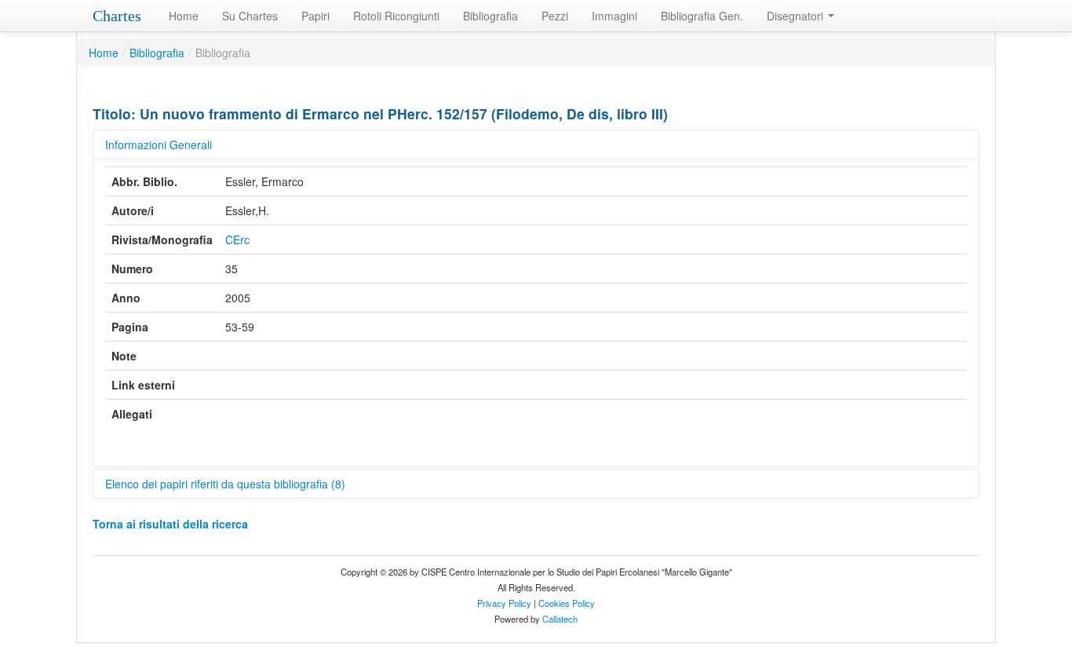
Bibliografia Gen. (702, 16)
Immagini (614, 16)
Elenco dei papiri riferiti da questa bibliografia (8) (225, 484)
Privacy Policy (504, 603)
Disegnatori (796, 16)
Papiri (315, 16)
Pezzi (554, 16)
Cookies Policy (566, 603)
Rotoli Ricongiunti (396, 16)
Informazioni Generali (158, 144)
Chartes (117, 15)
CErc (237, 239)
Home (184, 16)
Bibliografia (490, 16)
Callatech (560, 618)
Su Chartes (250, 16)
